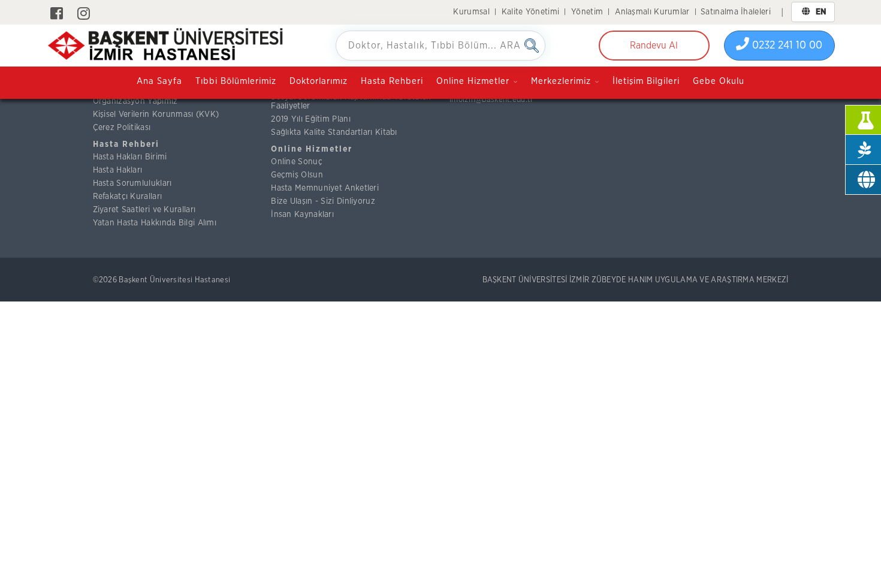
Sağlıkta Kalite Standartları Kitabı (334, 132)
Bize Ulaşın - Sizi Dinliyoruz (323, 201)
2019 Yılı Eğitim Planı (311, 119)
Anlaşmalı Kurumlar (652, 12)
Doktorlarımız (318, 81)
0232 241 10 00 (785, 45)
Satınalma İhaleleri (736, 12)
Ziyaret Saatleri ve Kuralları (144, 210)
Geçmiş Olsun (297, 175)
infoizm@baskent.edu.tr (491, 100)
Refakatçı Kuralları (127, 196)
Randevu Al (654, 45)
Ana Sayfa (159, 81)
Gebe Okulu (718, 81)
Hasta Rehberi (392, 81)
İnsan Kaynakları (302, 214)
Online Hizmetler (311, 149)
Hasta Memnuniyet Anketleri (325, 188)
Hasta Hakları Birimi (130, 157)
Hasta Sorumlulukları (132, 183)
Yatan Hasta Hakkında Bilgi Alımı (155, 223)
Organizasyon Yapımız (135, 101)
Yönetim (587, 12)
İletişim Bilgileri (646, 81)
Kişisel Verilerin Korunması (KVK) (156, 114)
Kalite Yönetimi (531, 12)
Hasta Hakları (118, 170)
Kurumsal (471, 12)
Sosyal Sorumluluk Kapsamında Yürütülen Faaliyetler (351, 101)
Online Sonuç (296, 162)
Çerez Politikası (122, 127)
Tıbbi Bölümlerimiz (235, 81)
